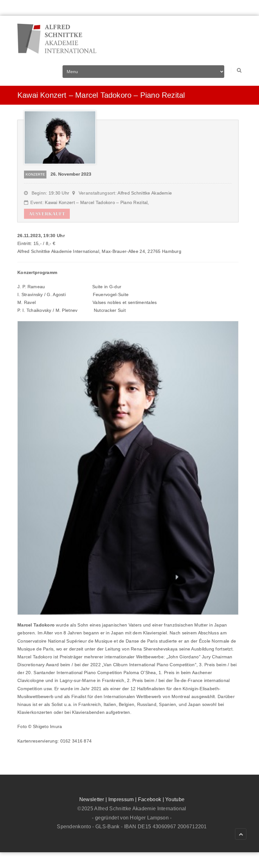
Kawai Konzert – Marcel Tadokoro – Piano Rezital (96, 202)
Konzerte (35, 174)
